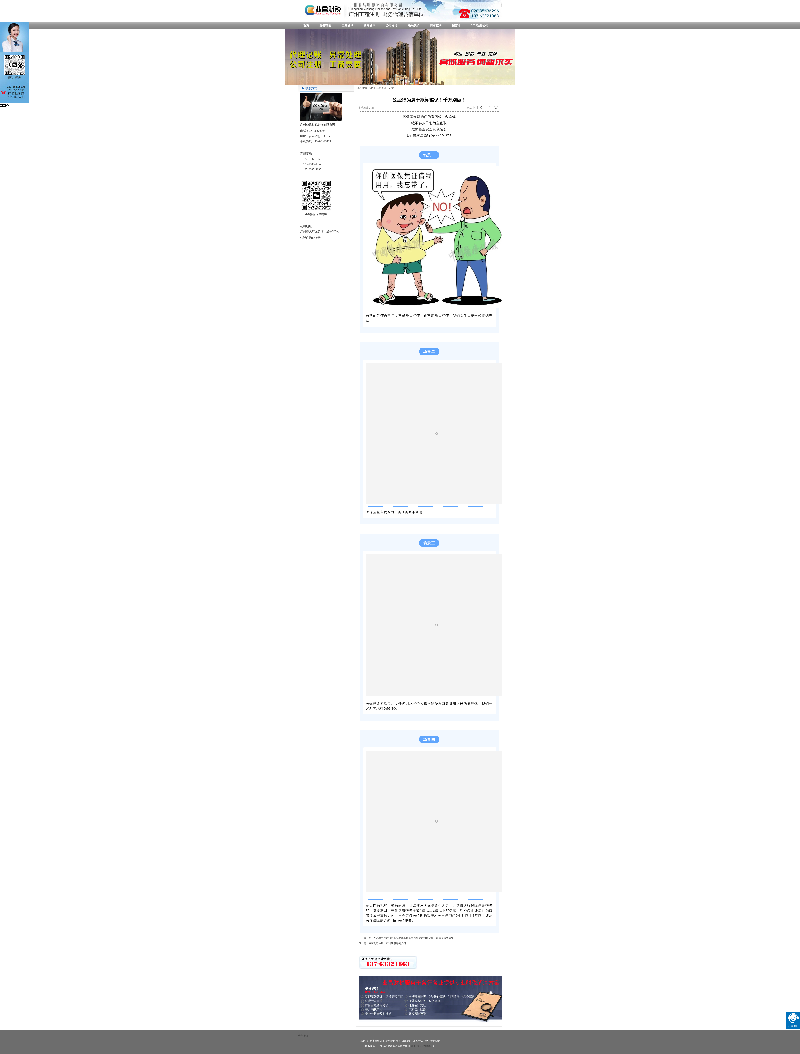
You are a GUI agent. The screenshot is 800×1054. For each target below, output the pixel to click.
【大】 (496, 107)
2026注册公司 (480, 25)
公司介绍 (392, 25)
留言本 (456, 25)
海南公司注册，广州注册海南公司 (387, 943)
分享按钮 (303, 1035)
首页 (306, 25)
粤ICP (414, 1046)
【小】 (480, 107)
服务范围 (325, 25)
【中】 (488, 107)
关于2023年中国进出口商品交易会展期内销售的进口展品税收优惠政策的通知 (411, 938)
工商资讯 (347, 25)
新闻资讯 (369, 25)
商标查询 (436, 25)
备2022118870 (426, 1046)
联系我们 (414, 25)
